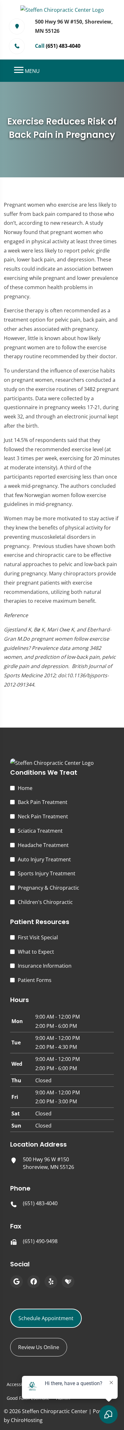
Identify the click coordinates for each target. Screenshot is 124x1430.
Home (25, 788)
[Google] (16, 1281)
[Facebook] (33, 1281)
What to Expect (36, 951)
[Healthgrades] (68, 1281)
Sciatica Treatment (40, 830)
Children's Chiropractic (45, 902)
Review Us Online (38, 1347)
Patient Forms (35, 980)
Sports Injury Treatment (46, 873)
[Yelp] (51, 1281)
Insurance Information (45, 965)
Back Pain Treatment (42, 802)
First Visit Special (38, 937)
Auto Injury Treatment (44, 859)
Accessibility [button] (20, 1384)
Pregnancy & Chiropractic (48, 887)
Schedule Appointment (45, 1318)
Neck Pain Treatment (43, 816)
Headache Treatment (43, 845)
